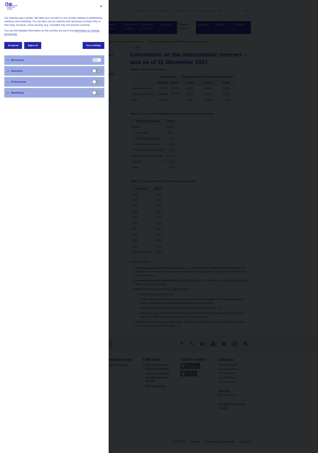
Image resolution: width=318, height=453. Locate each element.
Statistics (17, 70)
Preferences (18, 81)
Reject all (33, 45)
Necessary (17, 60)
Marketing (17, 92)
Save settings (93, 45)
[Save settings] (101, 6)
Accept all (13, 45)
